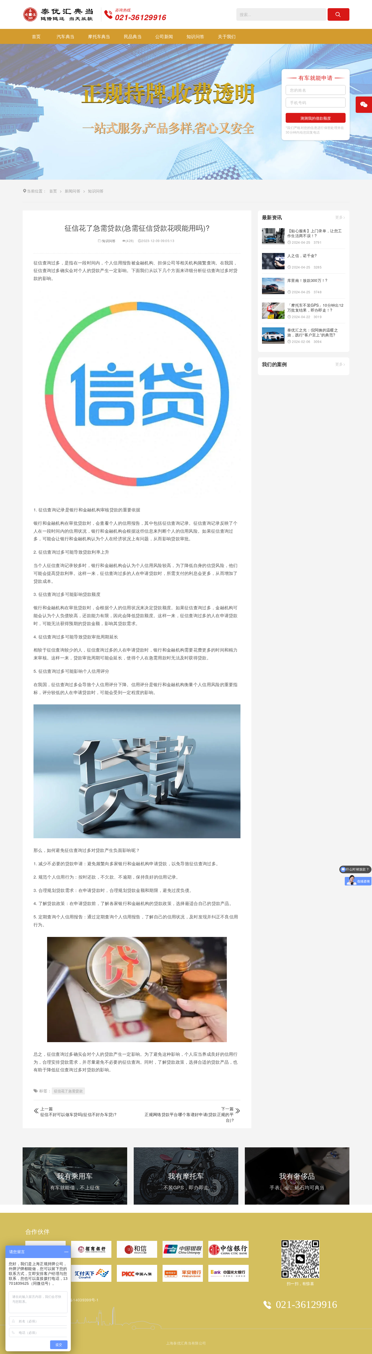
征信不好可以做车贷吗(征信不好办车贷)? (78, 1114)
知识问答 (195, 36)
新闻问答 (72, 191)
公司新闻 (164, 36)
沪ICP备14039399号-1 (79, 1299)
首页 (36, 36)
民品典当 (133, 36)
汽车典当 (65, 36)
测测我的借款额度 (315, 118)
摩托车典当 (99, 36)
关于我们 (227, 36)
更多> (340, 217)
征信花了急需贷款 (68, 1090)
